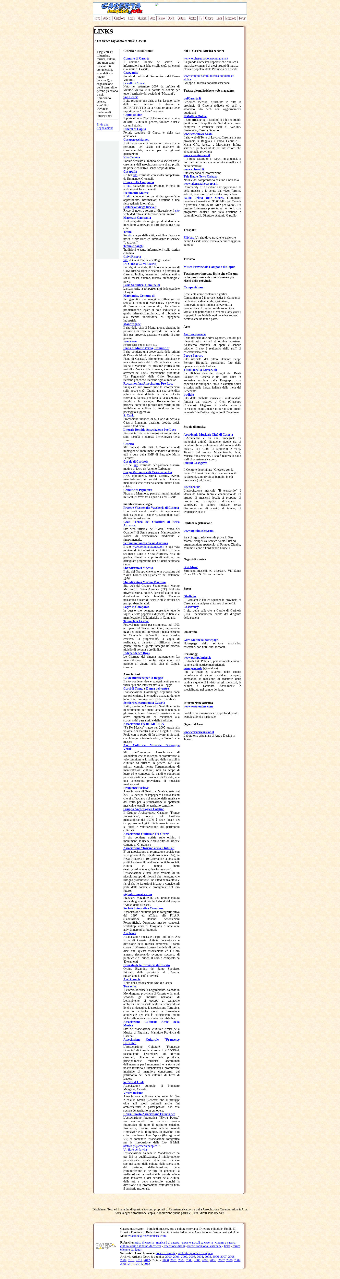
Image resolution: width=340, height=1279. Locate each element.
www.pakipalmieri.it (197, 657)
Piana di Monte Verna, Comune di (146, 348)
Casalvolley (191, 607)
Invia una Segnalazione (105, 126)
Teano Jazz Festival (136, 621)
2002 (184, 1256)
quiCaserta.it (192, 98)
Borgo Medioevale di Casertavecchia (147, 472)
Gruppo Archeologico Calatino (143, 809)
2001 (176, 1256)
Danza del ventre (157, 688)
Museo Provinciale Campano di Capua (209, 267)
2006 (216, 1256)
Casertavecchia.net (136, 139)
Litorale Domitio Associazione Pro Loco (149, 429)
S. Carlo (128, 415)
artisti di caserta (144, 1242)
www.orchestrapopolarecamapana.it (206, 58)
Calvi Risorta (132, 256)
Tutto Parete (130, 341)
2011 (139, 1260)
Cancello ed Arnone (134, 83)
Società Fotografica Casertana (143, 908)
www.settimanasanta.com (148, 546)
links (227, 1246)
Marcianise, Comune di (138, 295)
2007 (223, 1256)
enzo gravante (193, 668)
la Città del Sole (133, 1082)
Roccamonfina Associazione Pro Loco (148, 383)
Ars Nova (129, 933)
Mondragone (132, 324)
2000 (168, 1256)
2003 (192, 1256)
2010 (131, 1260)
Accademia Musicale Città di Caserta (208, 434)
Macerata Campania (137, 217)
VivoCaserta (131, 157)
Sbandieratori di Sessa (138, 568)
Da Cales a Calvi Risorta (139, 263)
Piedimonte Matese (136, 192)
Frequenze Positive (136, 787)
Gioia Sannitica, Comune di (141, 285)
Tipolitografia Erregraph (200, 369)
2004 (200, 1256)
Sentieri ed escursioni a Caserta (144, 702)
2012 (147, 1260)
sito (135, 175)
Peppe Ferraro (193, 355)
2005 (208, 1256)
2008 (231, 1256)
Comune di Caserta (136, 58)
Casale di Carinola (135, 461)
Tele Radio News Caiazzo (200, 176)
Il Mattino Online (195, 116)
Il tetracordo (192, 487)
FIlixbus (189, 237)
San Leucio (130, 97)
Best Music (191, 567)
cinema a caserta (225, 1242)
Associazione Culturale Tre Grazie (146, 834)
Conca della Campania (138, 182)
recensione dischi (174, 1246)
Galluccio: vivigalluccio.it (139, 207)
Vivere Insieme (133, 1092)
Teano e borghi (133, 246)
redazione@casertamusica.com (147, 1235)
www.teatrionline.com (198, 706)
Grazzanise (130, 72)
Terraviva (130, 986)
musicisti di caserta (167, 1242)
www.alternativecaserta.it (200, 183)
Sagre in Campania (136, 607)
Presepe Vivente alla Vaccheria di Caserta (151, 507)
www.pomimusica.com (199, 530)
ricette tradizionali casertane (204, 1246)
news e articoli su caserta (197, 1242)
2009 (123, 1260)
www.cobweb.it (194, 169)
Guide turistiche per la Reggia (143, 677)
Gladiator (190, 596)
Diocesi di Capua (134, 129)
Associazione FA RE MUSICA (143, 724)
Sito (125, 260)
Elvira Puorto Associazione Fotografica (149, 1114)
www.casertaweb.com (198, 134)
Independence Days (136, 653)
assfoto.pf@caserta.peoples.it (141, 1146)
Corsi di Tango (133, 688)
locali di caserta (166, 1253)
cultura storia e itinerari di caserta (140, 1246)
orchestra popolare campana (195, 1253)
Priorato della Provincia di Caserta (146, 965)
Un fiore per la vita (135, 1149)
